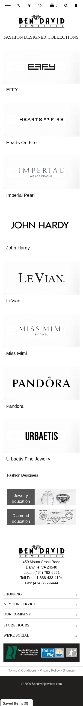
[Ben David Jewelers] (41, 20)
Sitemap (69, 670)
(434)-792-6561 (46, 573)
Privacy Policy (50, 670)
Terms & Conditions (22, 670)
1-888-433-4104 (49, 578)
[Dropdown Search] (66, 6)
